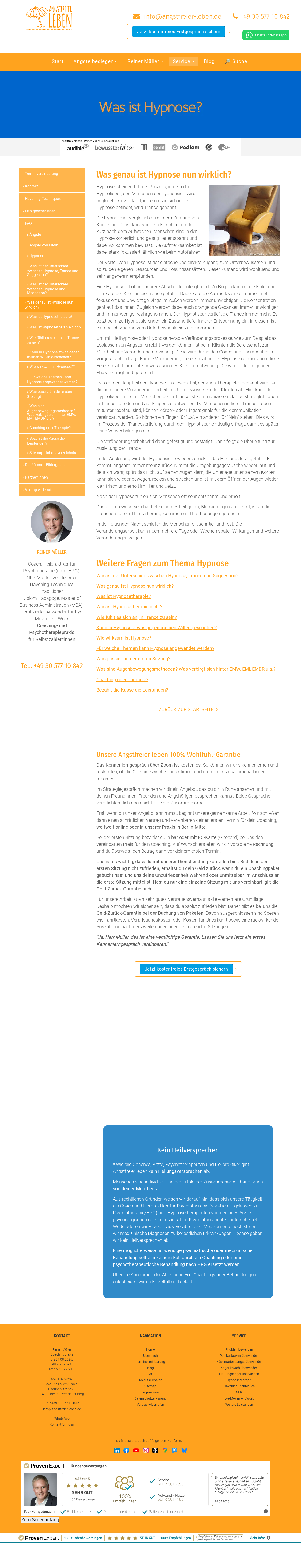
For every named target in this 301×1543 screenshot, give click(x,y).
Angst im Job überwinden (239, 1368)
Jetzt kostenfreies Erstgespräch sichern (178, 31)
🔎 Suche (236, 61)
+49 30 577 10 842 (264, 16)
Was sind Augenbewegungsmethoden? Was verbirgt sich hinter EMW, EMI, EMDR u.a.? (185, 669)
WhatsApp (62, 1418)
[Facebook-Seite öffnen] (126, 1450)
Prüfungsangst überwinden (239, 1374)
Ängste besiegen (93, 61)
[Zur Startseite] (49, 17)
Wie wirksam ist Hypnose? (123, 638)
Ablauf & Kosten (150, 1380)
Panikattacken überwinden (239, 1355)
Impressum (150, 1392)
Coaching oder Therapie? (122, 679)
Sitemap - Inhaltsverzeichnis (52, 453)
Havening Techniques (43, 198)
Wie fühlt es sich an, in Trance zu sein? (136, 617)
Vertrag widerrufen (40, 489)
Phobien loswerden (239, 1349)
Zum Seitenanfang (40, 1520)
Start (57, 61)
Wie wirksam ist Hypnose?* (52, 366)
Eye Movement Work (239, 1398)
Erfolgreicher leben (40, 211)
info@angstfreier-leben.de (181, 16)
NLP (239, 1392)
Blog (209, 61)
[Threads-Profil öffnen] (155, 1450)
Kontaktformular (62, 1424)
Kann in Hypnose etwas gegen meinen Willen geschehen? (156, 627)
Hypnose (36, 255)
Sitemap (150, 1386)
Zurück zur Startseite (186, 709)
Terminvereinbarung (41, 173)
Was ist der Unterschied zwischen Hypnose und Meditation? (47, 288)
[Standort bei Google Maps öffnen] (165, 1450)
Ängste (35, 234)
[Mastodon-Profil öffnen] (174, 1450)
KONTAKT (62, 1335)
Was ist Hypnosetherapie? (123, 596)
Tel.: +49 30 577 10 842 (62, 1403)
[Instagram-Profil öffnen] (145, 1450)
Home (150, 1349)
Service (181, 61)
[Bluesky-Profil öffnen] (184, 1450)
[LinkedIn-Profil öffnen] (116, 1450)
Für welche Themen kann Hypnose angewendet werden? (155, 648)
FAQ (28, 223)
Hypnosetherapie (239, 1380)
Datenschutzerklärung (150, 1398)
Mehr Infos (255, 1511)
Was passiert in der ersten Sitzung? (133, 658)
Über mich (150, 1355)
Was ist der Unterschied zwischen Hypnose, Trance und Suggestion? (167, 575)
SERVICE (239, 1335)
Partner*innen (36, 477)
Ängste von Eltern (43, 245)
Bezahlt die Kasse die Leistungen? (132, 690)
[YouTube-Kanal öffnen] (136, 1450)
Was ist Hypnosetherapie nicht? (129, 606)
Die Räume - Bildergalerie (45, 465)
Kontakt (31, 186)
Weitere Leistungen (239, 1404)
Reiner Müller (143, 61)
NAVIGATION (150, 1335)
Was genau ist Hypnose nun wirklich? (135, 586)
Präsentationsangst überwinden (239, 1362)
